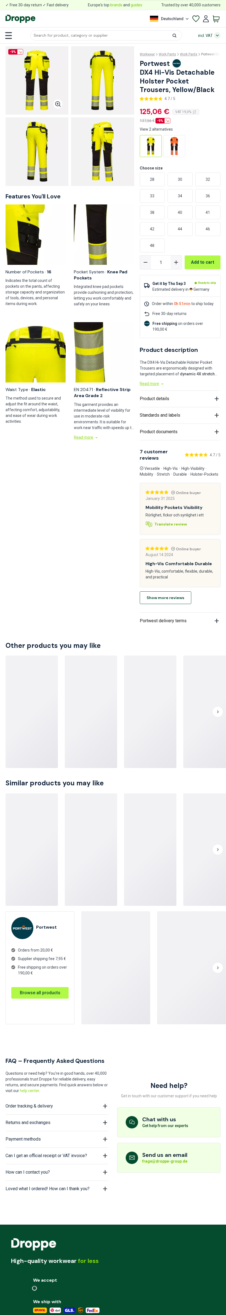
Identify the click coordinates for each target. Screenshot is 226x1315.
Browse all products (40, 992)
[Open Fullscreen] (58, 104)
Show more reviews (165, 597)
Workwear (147, 54)
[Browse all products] (40, 987)
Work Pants (167, 54)
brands (116, 5)
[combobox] (106, 35)
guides (136, 5)
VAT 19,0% (183, 112)
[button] (106, 35)
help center (29, 1090)
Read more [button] (83, 437)
